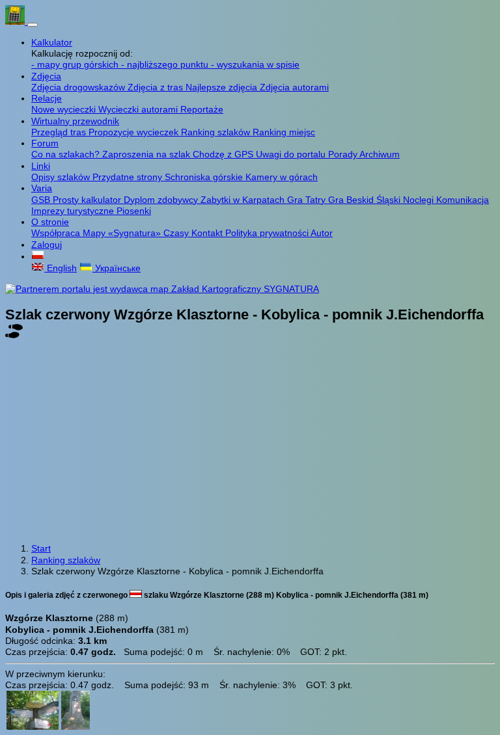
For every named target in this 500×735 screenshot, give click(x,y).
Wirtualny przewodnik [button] (75, 121)
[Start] (16, 21)
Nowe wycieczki (64, 109)
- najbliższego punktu (166, 64)
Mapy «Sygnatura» (123, 233)
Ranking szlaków (217, 132)
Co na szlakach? (66, 154)
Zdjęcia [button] (46, 76)
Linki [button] (40, 166)
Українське (116, 268)
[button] (37, 256)
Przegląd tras (60, 132)
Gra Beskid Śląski (365, 199)
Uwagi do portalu (292, 154)
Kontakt (208, 233)
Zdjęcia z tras (157, 87)
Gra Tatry (307, 199)
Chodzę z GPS (224, 154)
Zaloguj (46, 244)
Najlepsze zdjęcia (223, 87)
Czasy (177, 233)
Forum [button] (45, 143)
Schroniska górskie (205, 177)
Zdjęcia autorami (294, 87)
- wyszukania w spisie (255, 64)
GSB (42, 199)
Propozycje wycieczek (135, 132)
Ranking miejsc (284, 132)
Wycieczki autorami (139, 109)
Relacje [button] (46, 98)
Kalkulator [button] (51, 42)
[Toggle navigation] (32, 25)
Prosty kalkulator (88, 199)
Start (41, 548)
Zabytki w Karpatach (244, 199)
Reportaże (201, 109)
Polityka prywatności (268, 233)
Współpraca (57, 233)
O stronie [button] (50, 222)
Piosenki (134, 211)
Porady (343, 154)
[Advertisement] (250, 443)
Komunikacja (462, 199)
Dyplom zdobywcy (162, 199)
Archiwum (379, 154)
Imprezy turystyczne (74, 211)
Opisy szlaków (61, 177)
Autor (322, 233)
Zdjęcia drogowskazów (79, 87)
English (60, 268)
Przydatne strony (128, 177)
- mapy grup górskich (76, 64)
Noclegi (419, 199)
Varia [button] (41, 188)
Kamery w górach (281, 177)
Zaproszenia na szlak (147, 154)
